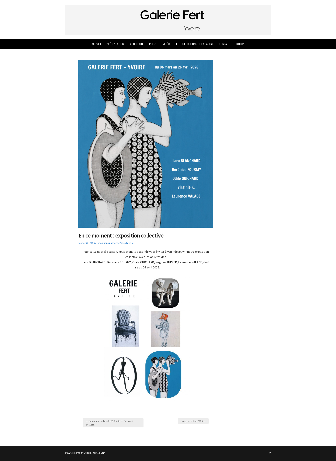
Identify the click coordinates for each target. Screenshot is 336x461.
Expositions (136, 44)
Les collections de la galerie (195, 44)
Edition (239, 44)
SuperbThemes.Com (94, 452)
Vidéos (167, 44)
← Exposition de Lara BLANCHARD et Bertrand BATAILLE (109, 422)
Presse (153, 44)
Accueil (97, 44)
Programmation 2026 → (193, 421)
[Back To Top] (270, 453)
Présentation (115, 44)
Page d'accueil (127, 242)
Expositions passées (107, 242)
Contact (224, 44)
